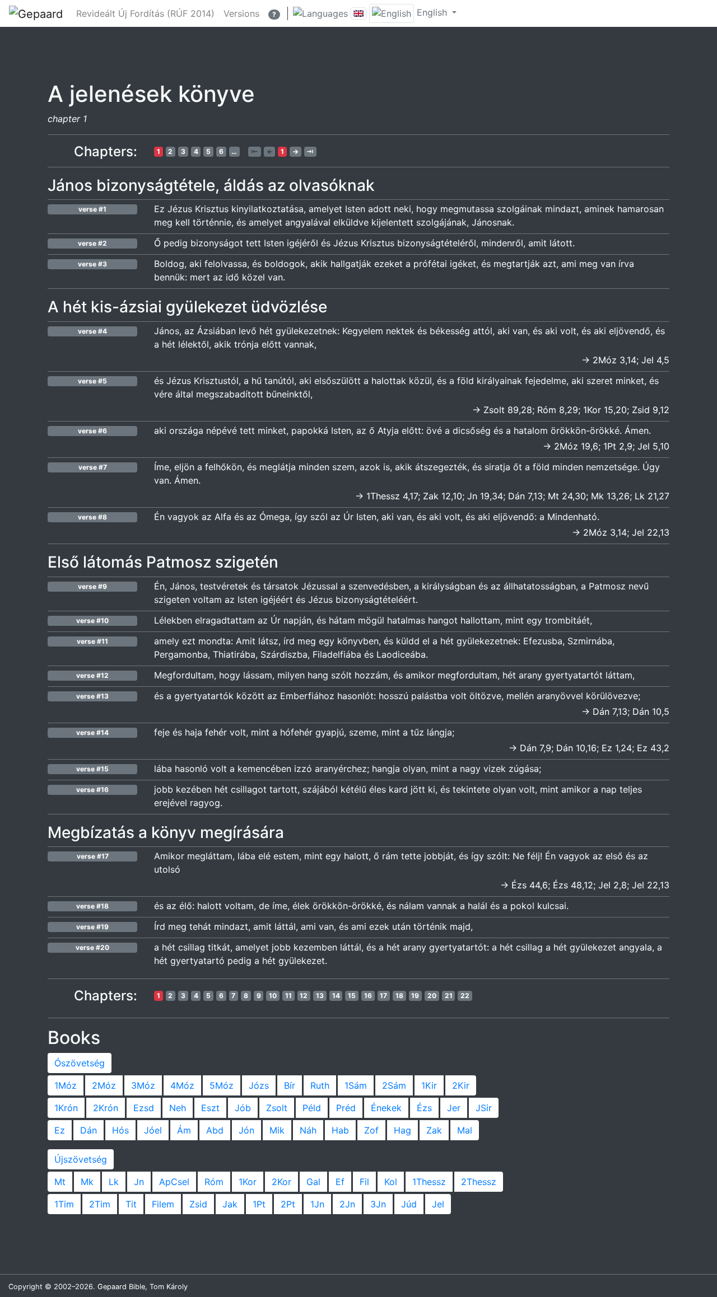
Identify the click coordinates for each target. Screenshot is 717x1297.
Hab (340, 1130)
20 (431, 995)
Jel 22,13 (650, 532)
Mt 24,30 (567, 496)
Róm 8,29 (557, 409)
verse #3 (92, 264)
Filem (163, 1204)
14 (336, 995)
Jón (246, 1130)
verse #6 (92, 431)
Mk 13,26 (610, 496)
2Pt (288, 1204)
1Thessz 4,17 (392, 496)
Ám (184, 1130)
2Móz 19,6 (576, 446)
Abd (215, 1130)
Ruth (319, 1085)
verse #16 (92, 789)
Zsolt (276, 1107)
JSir (484, 1107)
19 (415, 995)
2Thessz (478, 1181)
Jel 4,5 (655, 360)
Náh (308, 1130)
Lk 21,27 (652, 496)
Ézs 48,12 (573, 885)
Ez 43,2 (653, 747)
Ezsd (143, 1107)
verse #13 (92, 696)
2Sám (394, 1085)
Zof (371, 1130)
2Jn (347, 1204)
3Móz (143, 1085)
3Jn (378, 1204)
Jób (243, 1107)
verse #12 (92, 675)
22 (464, 995)
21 (449, 995)
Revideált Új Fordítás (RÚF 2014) (145, 13)
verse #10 (92, 620)
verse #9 (92, 586)
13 (320, 995)
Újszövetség (80, 1159)
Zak (434, 1130)
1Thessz (429, 1181)
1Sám (355, 1085)
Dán (88, 1130)
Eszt (210, 1107)
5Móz (221, 1085)
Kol (390, 1181)
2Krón (105, 1107)
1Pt (259, 1204)
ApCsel (174, 1181)
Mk (87, 1181)
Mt (60, 1181)
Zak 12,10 (442, 496)
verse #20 (92, 947)
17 (383, 995)
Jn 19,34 (485, 496)
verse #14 (92, 732)
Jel (438, 1204)
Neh (177, 1107)
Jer (453, 1107)
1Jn (317, 1204)
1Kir (429, 1085)
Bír (289, 1085)
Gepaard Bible (121, 1286)
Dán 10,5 (650, 711)
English (432, 12)
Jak (230, 1204)
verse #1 (92, 209)
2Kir (460, 1085)
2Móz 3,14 (614, 360)
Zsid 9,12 (650, 409)
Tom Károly (169, 1286)
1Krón (66, 1107)
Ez (59, 1130)
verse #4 (92, 331)
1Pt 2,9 (617, 446)
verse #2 (92, 243)
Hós (120, 1130)
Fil (364, 1181)
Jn (139, 1181)
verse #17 (93, 856)
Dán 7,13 (525, 496)
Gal (313, 1181)
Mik (277, 1130)
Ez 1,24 (617, 747)
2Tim (99, 1204)
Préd (346, 1107)
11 (288, 995)
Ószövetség (79, 1063)
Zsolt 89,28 (507, 409)
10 (273, 995)
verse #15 (92, 769)
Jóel (153, 1130)
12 (304, 995)
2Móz (104, 1085)
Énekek (386, 1107)
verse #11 (92, 641)
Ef (340, 1181)
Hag (402, 1130)
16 (368, 995)
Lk (114, 1181)
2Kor (281, 1181)
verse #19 (92, 927)
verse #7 (92, 467)
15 (352, 995)
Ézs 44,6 (529, 885)
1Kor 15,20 (605, 409)
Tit (131, 1204)
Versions (241, 13)
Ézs (424, 1107)
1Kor (248, 1181)
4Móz (182, 1085)
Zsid (198, 1204)
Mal (464, 1130)
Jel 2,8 (612, 885)
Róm (214, 1181)
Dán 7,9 (535, 747)
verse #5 (92, 381)
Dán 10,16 (576, 747)
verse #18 (92, 906)
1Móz (65, 1085)
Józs (259, 1085)
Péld (311, 1107)
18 (399, 995)
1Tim (64, 1204)
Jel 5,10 (653, 446)
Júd (409, 1204)
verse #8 (92, 517)
